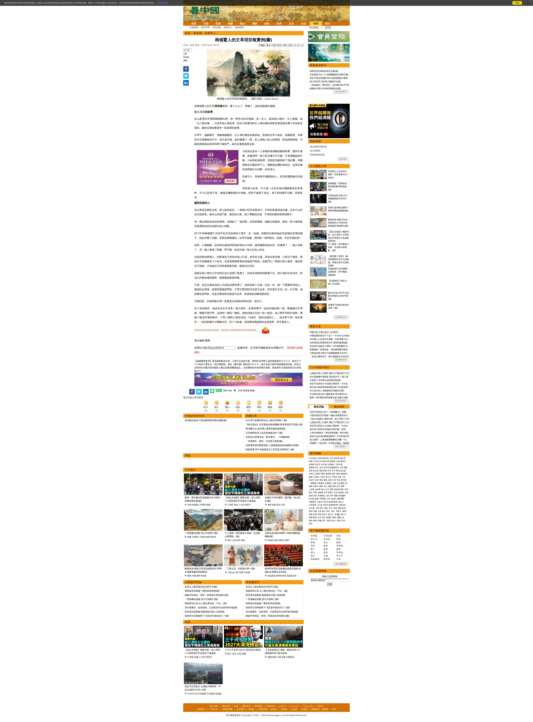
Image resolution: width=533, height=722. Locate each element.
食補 (274, 505)
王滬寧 (316, 477)
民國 (311, 514)
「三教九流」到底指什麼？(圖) (240, 568)
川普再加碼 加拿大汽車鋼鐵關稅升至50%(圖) (337, 198)
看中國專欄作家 (319, 530)
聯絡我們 (226, 706)
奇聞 (315, 23)
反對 (238, 540)
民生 (328, 511)
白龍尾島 (312, 505)
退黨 (345, 467)
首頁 (193, 23)
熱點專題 (315, 141)
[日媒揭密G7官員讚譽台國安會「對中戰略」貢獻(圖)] (318, 268)
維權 (208, 505)
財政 (346, 489)
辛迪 (338, 559)
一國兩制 (312, 483)
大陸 (205, 23)
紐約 (266, 23)
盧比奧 (342, 458)
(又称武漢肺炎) (323, 458)
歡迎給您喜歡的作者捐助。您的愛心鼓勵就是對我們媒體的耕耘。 (226, 330)
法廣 (334, 483)
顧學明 (279, 576)
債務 (330, 486)
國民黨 (332, 461)
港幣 (331, 489)
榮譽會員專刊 (318, 65)
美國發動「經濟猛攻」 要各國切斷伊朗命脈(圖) (338, 186)
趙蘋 (338, 549)
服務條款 (259, 706)
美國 (230, 23)
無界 (334, 709)
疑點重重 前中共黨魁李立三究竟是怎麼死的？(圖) (270, 449)
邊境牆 (328, 474)
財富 (311, 492)
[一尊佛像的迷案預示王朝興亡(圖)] (203, 510)
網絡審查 (340, 499)
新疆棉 (311, 467)
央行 (325, 486)
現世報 (186, 57)
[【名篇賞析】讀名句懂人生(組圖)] (318, 281)
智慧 (311, 521)
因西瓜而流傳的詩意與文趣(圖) (324, 71)
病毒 (311, 461)
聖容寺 (213, 537)
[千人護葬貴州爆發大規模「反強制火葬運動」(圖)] (243, 510)
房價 (311, 496)
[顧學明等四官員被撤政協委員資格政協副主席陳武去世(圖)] (283, 546)
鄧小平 (343, 514)
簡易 (338, 536)
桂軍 (315, 514)
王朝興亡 (196, 537)
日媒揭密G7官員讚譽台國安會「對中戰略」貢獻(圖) (338, 271)
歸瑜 (338, 539)
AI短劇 (270, 540)
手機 (319, 521)
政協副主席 (291, 576)
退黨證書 (263, 709)
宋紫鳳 (314, 536)
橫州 (274, 657)
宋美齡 (337, 514)
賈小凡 (314, 539)
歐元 (323, 489)
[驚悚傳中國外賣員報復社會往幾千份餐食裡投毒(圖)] (203, 475)
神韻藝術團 (227, 709)
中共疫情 (210, 693)
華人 (322, 508)
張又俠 (324, 464)
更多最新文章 (341, 360)
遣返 (344, 508)
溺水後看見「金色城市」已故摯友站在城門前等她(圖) (211, 607)
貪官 (317, 480)
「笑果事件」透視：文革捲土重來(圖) (264, 441)
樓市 (342, 489)
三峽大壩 (338, 464)
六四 (341, 467)
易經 (334, 517)
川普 (331, 458)
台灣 (325, 492)
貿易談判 (344, 474)
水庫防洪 (290, 657)
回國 (315, 511)
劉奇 (315, 517)
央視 (317, 508)
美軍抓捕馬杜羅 (317, 154)
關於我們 (246, 706)
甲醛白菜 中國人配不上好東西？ (324, 332)
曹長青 (327, 559)
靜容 (326, 552)
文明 (239, 654)
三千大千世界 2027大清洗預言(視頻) (243, 650)
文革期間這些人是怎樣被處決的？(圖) (264, 433)
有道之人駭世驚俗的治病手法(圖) (201, 587)
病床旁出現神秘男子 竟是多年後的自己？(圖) (207, 616)
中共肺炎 (312, 458)
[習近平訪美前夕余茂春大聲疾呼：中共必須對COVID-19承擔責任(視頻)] (203, 664)
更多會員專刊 (341, 92)
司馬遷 (247, 572)
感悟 (315, 521)
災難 (244, 654)
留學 (335, 508)
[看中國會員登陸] (329, 36)
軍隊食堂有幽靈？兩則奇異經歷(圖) (202, 591)
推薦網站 (201, 709)
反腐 (330, 480)
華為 (338, 471)
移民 (326, 508)
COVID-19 (192, 693)
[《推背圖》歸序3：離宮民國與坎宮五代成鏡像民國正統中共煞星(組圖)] (318, 256)
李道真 (327, 539)
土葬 (234, 540)
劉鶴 (311, 477)
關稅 (323, 474)
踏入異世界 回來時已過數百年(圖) (325, 81)
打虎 (334, 480)
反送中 (311, 480)
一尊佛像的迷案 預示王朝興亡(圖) (201, 533)
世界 (279, 23)
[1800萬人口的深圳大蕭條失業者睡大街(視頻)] (318, 171)
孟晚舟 (317, 474)
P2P (331, 496)
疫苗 (311, 471)
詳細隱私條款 (162, 3)
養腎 (269, 505)
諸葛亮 (329, 517)
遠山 (326, 542)
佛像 (185, 60)
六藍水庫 (281, 657)
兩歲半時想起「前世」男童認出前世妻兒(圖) (206, 595)
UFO (329, 471)
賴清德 (336, 458)
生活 (303, 23)
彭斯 (333, 474)
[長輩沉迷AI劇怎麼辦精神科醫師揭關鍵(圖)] (283, 510)
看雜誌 (252, 709)
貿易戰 (311, 464)
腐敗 (325, 480)
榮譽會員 (285, 361)
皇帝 (323, 517)
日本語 (320, 706)
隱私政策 (271, 706)
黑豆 (278, 505)
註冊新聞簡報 (318, 571)
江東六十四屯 (322, 502)
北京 (336, 492)
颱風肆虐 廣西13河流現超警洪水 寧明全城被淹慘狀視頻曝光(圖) (338, 222)
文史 (291, 23)
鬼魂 (236, 505)
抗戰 (319, 514)
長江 (317, 467)
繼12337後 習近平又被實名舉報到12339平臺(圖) (338, 296)
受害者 (203, 505)
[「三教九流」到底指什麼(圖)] (243, 546)
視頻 (187, 622)
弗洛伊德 (323, 471)
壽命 (339, 521)
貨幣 (343, 486)
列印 (285, 45)
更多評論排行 (341, 446)
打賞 (274, 45)
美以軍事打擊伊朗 (318, 146)
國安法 (343, 461)
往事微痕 (320, 483)
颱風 (189, 576)
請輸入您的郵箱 (329, 576)
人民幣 (311, 489)
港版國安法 (334, 467)
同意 (517, 3)
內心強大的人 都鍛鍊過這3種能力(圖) (327, 390)
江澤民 (230, 505)
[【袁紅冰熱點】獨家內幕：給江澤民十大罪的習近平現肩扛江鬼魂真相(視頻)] (243, 475)
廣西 (270, 657)
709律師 (322, 499)
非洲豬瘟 (321, 496)
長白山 (341, 502)
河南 (189, 505)
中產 (315, 492)
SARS (325, 505)
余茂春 (218, 693)
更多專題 (343, 159)
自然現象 (216, 27)
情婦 (321, 480)
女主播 (312, 508)
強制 (243, 540)
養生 (311, 524)
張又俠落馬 (315, 150)
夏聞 (338, 542)
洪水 (234, 654)
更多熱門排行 (341, 401)
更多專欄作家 (341, 564)
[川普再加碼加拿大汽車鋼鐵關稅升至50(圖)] (318, 195)
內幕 (339, 477)
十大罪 (241, 505)
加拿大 (316, 486)
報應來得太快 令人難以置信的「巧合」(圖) (206, 603)
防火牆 (311, 499)
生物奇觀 (193, 27)
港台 (242, 23)
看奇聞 (197, 33)
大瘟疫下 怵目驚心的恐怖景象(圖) (325, 380)
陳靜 (326, 546)
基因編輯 (341, 496)
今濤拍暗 (328, 536)
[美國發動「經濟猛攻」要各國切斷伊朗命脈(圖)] (318, 183)
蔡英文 (330, 492)
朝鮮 (311, 486)
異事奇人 (228, 27)
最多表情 (339, 406)
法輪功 (333, 499)
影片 (327, 23)
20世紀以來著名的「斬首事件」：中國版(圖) (268, 437)
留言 (279, 45)
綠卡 (323, 511)
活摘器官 (312, 502)
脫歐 (321, 486)
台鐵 (338, 461)
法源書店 (240, 709)
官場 (218, 23)
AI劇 (275, 540)
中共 (333, 471)
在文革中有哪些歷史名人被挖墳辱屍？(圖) (266, 420)
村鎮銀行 (196, 505)
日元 (327, 489)
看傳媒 (284, 709)
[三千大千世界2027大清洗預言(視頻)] (243, 627)
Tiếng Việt (308, 706)
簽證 (311, 511)
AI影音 (281, 540)
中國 (194, 576)
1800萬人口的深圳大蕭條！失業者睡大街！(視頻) (338, 174)
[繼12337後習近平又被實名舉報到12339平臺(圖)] (318, 293)
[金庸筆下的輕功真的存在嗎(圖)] (318, 305)
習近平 (248, 505)
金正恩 (343, 471)
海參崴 (320, 492)
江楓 (326, 555)
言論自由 (342, 505)
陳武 (284, 576)
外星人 (333, 521)
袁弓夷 (326, 467)
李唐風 (339, 546)
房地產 (337, 489)
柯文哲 (316, 471)
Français (294, 706)
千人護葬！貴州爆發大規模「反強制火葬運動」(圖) (338, 247)
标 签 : (187, 50)
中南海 (334, 477)
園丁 (313, 549)
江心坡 (319, 505)
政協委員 (271, 576)
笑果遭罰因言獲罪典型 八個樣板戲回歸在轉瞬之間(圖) (272, 445)
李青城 (339, 552)
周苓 (313, 546)
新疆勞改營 (333, 505)
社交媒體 (340, 483)
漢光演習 (325, 461)
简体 (268, 45)
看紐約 (274, 709)
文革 (185, 54)
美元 (338, 486)
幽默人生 (340, 517)
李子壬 (339, 555)
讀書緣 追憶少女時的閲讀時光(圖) (325, 88)
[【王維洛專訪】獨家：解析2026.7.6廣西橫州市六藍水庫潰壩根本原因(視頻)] (283, 627)
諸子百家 (240, 572)
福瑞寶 (294, 709)
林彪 (311, 517)
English (282, 706)
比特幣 (317, 489)
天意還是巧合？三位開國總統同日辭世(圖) (329, 74)
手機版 (262, 45)
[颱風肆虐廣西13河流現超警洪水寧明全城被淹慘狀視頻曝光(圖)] (203, 546)
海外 (333, 511)
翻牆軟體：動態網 (319, 709)
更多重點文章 (341, 317)
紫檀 (198, 576)
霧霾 (336, 496)
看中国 (206, 12)
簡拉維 (204, 576)
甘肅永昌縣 (205, 537)
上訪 (328, 499)
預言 (324, 521)
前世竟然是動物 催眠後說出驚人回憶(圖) (204, 612)
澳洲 (344, 511)
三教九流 (231, 572)
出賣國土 (331, 464)
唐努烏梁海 (332, 502)
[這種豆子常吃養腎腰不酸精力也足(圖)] (283, 475)
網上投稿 (214, 706)
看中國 (343, 480)
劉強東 (341, 492)
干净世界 (213, 709)
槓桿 (334, 486)
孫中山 (324, 514)
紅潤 (283, 505)
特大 (290, 45)
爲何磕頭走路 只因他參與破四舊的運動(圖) (206, 420)
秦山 (313, 552)
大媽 (346, 492)
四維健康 (315, 559)
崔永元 (328, 477)
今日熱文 (190, 469)
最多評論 (319, 406)
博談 (254, 23)
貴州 (229, 540)
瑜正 (313, 555)
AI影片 (287, 540)
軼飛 (313, 542)
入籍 (319, 511)
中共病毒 (202, 693)
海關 (339, 508)
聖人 (229, 654)
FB (346, 483)
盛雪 (326, 549)
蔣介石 (331, 514)
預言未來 (205, 27)
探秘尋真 (239, 27)
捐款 (236, 706)
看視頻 (304, 709)
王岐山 (311, 474)
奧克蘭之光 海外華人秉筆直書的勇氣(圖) (265, 428)
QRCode (227, 390)
